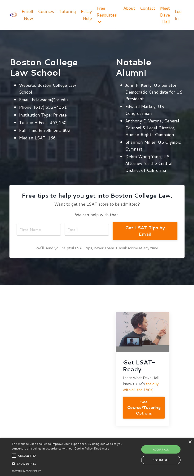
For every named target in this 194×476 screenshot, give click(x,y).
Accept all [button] (161, 449)
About (129, 8)
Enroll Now (27, 14)
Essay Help (86, 14)
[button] (14, 455)
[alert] (97, 457)
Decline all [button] (161, 460)
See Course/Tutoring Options (144, 407)
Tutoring (67, 11)
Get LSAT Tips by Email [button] (145, 231)
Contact (147, 8)
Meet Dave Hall (165, 15)
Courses (46, 11)
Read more (101, 448)
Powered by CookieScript (26, 471)
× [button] (190, 442)
